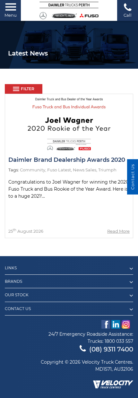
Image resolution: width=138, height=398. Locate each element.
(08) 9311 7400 (111, 349)
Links (11, 268)
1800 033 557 (119, 341)
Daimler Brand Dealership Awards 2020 (66, 159)
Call (128, 15)
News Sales (84, 169)
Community (32, 169)
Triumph (107, 169)
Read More (118, 231)
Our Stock (17, 295)
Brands (13, 281)
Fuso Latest (59, 169)
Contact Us (18, 309)
